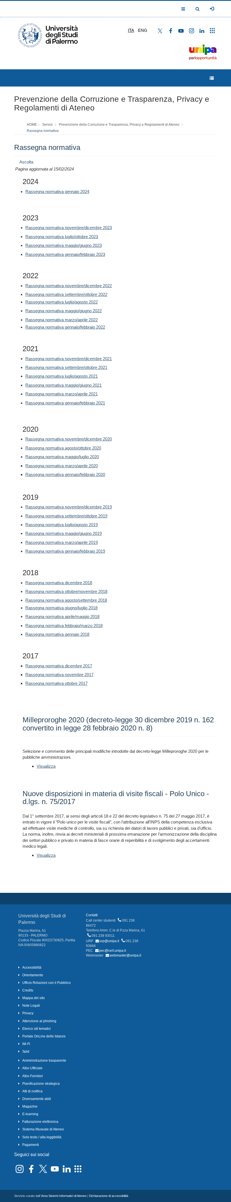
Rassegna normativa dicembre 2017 (58, 665)
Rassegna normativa (43, 131)
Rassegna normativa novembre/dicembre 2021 (68, 358)
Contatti (92, 915)
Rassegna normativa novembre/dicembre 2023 (68, 227)
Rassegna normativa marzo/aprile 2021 (61, 393)
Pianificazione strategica (41, 1084)
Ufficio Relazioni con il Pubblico (46, 983)
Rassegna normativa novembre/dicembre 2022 (68, 285)
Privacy (28, 1013)
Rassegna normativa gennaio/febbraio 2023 (65, 254)
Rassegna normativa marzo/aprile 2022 (61, 319)
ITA (131, 30)
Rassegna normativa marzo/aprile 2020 (61, 465)
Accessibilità (31, 967)
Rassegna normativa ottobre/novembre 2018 (66, 591)
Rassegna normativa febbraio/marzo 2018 (64, 625)
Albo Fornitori (32, 1076)
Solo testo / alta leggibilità (41, 1137)
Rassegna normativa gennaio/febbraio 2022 (65, 327)
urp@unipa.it (109, 941)
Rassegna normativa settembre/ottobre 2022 (66, 294)
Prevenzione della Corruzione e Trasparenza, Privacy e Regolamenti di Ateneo (111, 103)
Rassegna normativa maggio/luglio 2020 (62, 456)
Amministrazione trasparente (44, 1060)
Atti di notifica (32, 1091)
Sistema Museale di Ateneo (43, 1129)
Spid (25, 1051)
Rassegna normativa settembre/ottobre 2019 (66, 515)
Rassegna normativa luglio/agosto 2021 (61, 376)
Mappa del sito (33, 998)
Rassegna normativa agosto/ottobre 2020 (63, 448)
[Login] (212, 8)
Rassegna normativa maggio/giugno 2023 (63, 245)
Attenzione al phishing (39, 1021)
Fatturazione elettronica (40, 1122)
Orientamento (32, 975)
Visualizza (46, 766)
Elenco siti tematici (36, 1029)
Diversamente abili (36, 1099)
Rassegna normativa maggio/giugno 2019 (63, 533)
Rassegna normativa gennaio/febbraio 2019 (65, 551)
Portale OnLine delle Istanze (44, 1036)
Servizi (47, 125)
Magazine (29, 1106)
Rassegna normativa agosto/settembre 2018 (66, 600)
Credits (27, 990)
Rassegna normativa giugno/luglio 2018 (61, 607)
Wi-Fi (26, 1044)
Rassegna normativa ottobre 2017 (56, 683)
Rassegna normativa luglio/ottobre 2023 (61, 236)
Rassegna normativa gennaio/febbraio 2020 (65, 474)
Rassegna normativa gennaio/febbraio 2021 (65, 402)
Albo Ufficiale (32, 1068)
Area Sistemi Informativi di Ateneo (63, 1195)
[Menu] (211, 78)
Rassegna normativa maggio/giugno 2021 (63, 385)
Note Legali (31, 1006)
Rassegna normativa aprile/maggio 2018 (62, 616)
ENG (142, 30)
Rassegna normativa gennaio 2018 (57, 634)
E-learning (30, 1114)
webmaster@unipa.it (125, 955)
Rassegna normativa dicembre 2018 (58, 582)
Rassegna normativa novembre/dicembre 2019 (68, 506)
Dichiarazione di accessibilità (108, 1195)
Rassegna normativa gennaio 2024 (57, 191)
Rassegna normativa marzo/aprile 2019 (61, 542)
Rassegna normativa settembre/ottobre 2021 (66, 367)
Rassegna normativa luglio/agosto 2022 (61, 302)
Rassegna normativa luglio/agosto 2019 (61, 524)
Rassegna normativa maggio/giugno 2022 (63, 310)
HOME (32, 125)
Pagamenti (30, 1145)
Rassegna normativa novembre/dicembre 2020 (68, 439)
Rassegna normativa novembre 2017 (59, 674)
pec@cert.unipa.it (112, 951)
